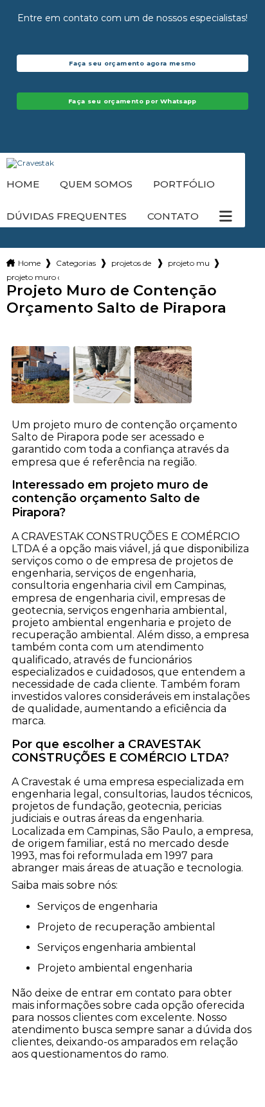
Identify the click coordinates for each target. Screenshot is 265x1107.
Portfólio (184, 184)
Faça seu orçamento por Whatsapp (132, 101)
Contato (173, 216)
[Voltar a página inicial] (132, 163)
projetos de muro (131, 263)
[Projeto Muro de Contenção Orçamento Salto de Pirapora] (40, 374)
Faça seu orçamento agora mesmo (132, 63)
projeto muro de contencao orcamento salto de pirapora (32, 277)
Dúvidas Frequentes (66, 216)
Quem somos (96, 184)
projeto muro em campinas (188, 263)
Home (22, 184)
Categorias (76, 263)
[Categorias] (225, 216)
